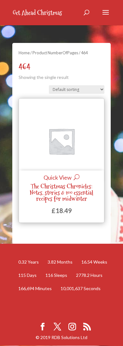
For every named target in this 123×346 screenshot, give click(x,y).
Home (24, 52)
